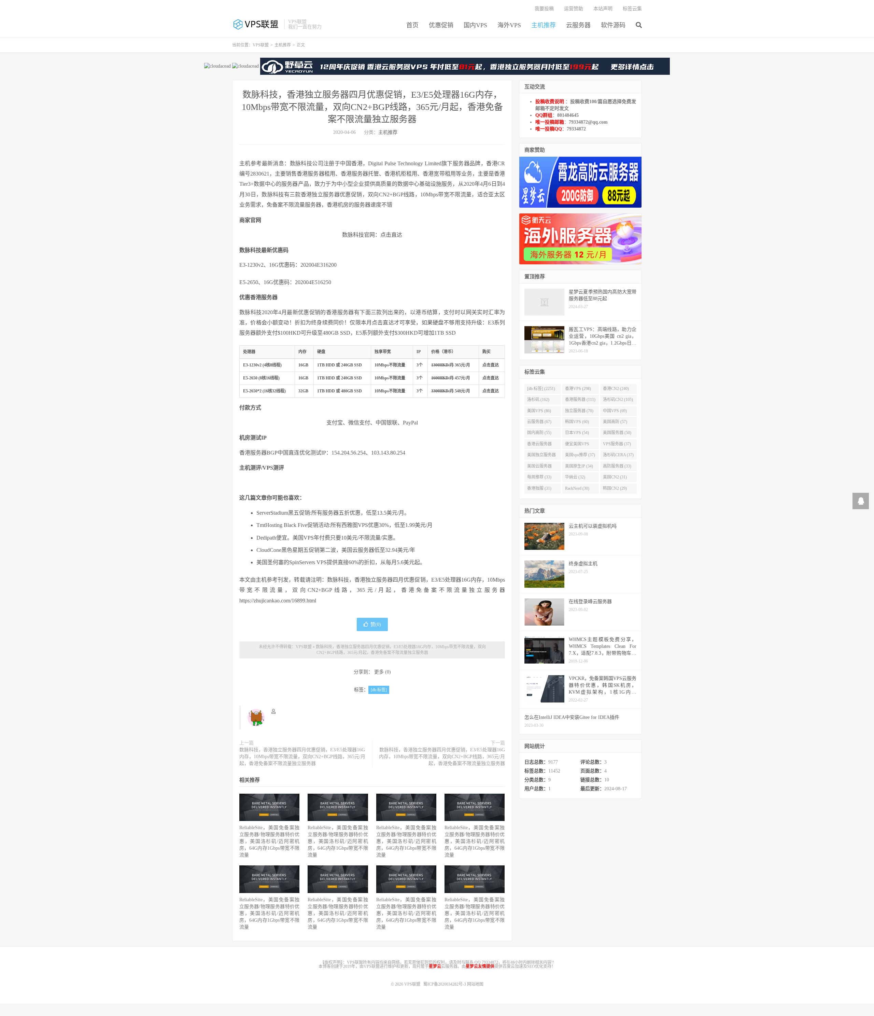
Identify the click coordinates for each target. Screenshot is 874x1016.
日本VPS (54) (577, 432)
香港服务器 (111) (580, 399)
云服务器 (578, 25)
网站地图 (475, 984)
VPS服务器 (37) (617, 444)
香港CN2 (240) (616, 388)
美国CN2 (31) (615, 477)
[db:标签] (379, 689)
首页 (412, 25)
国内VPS (475, 25)
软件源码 (613, 25)
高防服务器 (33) (617, 466)
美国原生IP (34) (579, 466)
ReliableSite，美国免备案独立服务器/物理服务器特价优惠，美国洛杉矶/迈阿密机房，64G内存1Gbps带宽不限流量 (269, 841)
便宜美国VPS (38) (577, 445)
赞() (375, 624)
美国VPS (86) (539, 410)
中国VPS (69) (615, 410)
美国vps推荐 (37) (580, 455)
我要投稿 (544, 8)
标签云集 (632, 8)
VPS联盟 (256, 24)
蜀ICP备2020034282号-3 (445, 984)
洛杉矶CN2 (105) (618, 399)
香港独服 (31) (539, 488)
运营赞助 (573, 8)
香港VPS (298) (578, 388)
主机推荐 (543, 25)
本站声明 (602, 8)
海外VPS (509, 25)
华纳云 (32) (575, 477)
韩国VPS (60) (577, 421)
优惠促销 (441, 25)
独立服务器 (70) (579, 410)
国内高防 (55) (539, 432)
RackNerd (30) (577, 488)
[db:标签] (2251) (541, 388)
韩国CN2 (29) (615, 488)
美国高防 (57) (615, 421)
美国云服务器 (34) (539, 467)
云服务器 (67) (539, 421)
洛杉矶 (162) (538, 399)
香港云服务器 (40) (539, 445)
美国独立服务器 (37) (541, 456)
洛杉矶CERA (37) (618, 455)
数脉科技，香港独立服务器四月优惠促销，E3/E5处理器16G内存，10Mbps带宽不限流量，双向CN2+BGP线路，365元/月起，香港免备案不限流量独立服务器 (372, 107)
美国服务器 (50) (617, 432)
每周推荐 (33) (539, 477)
